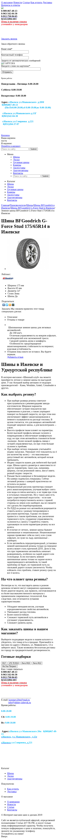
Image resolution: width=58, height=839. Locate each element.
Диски (16, 159)
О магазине (7, 2)
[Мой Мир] (13, 305)
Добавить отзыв (15, 357)
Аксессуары (19, 167)
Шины (16, 157)
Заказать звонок (9, 39)
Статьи (26, 2)
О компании (13, 801)
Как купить (36, 2)
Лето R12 (37, 663)
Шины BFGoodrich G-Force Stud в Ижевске (33, 208)
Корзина (5, 135)
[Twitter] (6, 305)
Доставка (47, 2)
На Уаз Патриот (9, 666)
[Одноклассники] (10, 305)
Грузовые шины (21, 162)
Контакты (18, 173)
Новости (17, 2)
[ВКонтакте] (3, 305)
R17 (4, 663)
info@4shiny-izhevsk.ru (19, 702)
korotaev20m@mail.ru (19, 700)
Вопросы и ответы (10, 5)
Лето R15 (26, 663)
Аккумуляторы (20, 170)
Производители (18, 205)
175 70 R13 (14, 663)
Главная (5, 205)
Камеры (17, 165)
